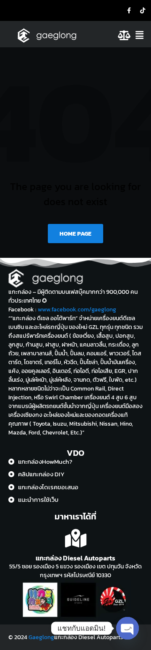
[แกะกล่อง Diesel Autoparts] (75, 538)
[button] (142, 35)
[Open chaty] (127, 628)
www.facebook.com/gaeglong (77, 309)
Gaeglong (41, 637)
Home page (75, 233)
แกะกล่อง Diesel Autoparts (75, 558)
